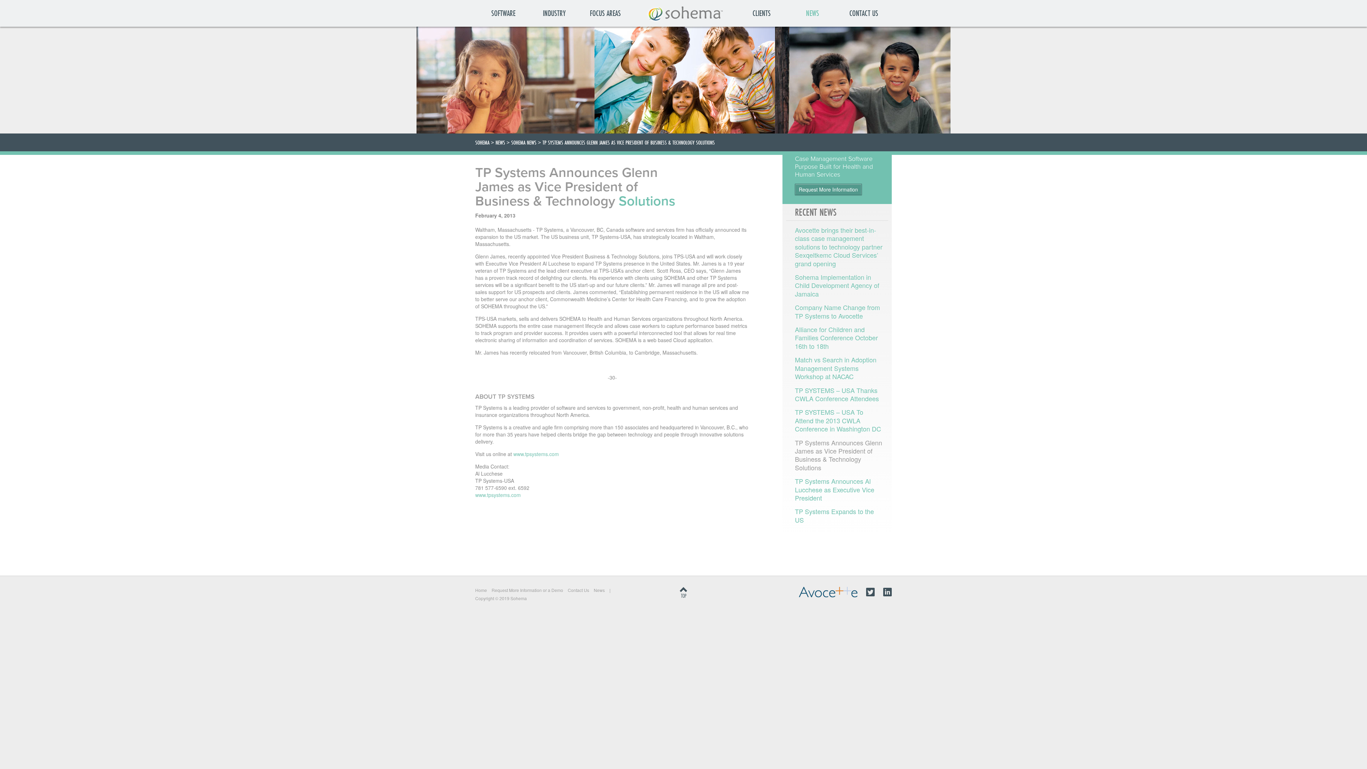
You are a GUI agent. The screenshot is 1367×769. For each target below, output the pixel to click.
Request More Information (828, 189)
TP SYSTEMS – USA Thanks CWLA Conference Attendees (837, 394)
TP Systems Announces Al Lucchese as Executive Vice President (834, 489)
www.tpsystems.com (536, 453)
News (812, 13)
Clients (762, 13)
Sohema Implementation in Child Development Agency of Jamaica (837, 285)
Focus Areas (605, 13)
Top (683, 596)
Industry (554, 13)
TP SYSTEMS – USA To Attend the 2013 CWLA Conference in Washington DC (838, 420)
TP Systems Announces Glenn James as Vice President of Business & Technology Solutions (838, 455)
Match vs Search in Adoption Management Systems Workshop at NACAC (835, 368)
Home (481, 590)
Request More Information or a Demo (527, 590)
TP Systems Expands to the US (834, 515)
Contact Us (863, 13)
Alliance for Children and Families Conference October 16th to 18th (836, 338)
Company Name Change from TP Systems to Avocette (837, 311)
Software (503, 13)
